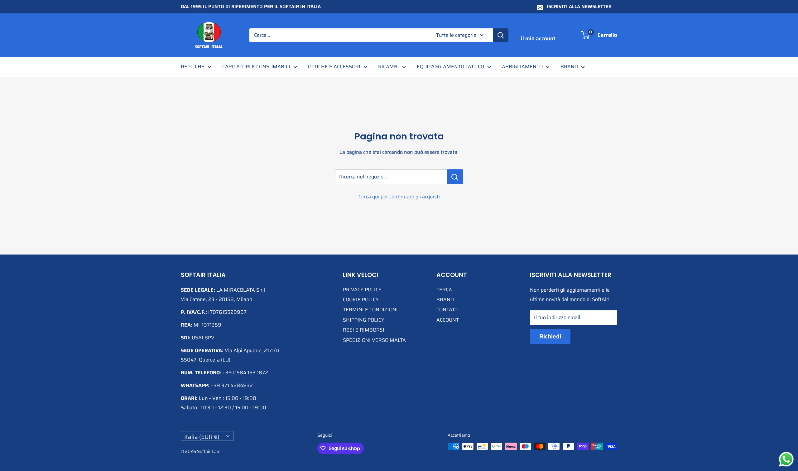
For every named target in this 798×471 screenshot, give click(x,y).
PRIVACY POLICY (362, 290)
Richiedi (550, 336)
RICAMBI (388, 66)
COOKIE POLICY (361, 299)
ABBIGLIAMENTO (522, 66)
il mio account (538, 38)
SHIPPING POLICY (363, 320)
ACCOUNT (447, 320)
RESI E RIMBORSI (363, 330)
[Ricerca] (500, 35)
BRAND (569, 66)
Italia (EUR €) (201, 436)
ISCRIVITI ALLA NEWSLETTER (579, 6)
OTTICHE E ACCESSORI (334, 66)
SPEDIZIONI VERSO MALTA (374, 340)
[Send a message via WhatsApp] (786, 459)
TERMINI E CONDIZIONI (370, 309)
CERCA (444, 290)
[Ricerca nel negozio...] (455, 176)
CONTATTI (447, 309)
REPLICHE (192, 66)
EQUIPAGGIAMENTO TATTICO (450, 66)
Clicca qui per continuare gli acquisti (399, 197)
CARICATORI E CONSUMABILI (256, 66)
